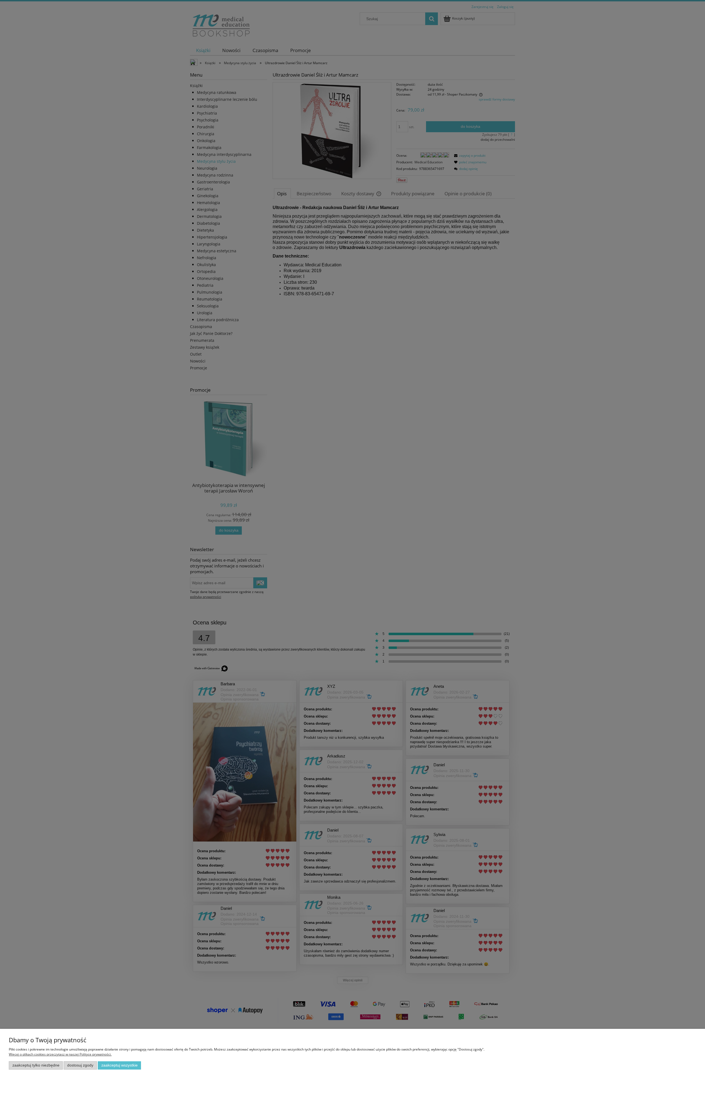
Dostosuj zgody (80, 1065)
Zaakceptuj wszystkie (119, 1065)
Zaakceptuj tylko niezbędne (35, 1065)
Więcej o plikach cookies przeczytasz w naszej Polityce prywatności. (60, 1054)
